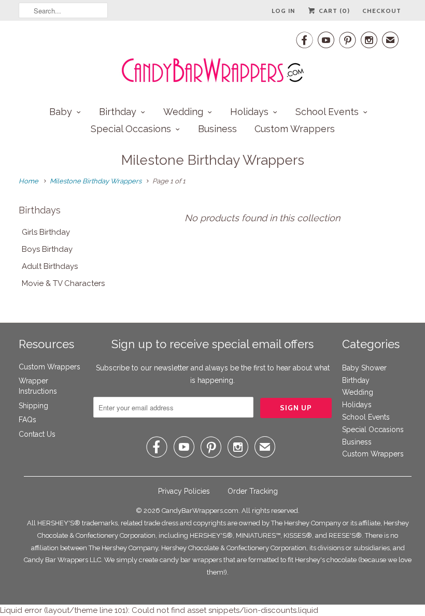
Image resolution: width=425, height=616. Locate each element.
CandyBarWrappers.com (200, 510)
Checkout (381, 11)
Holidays (249, 111)
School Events (327, 111)
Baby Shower (364, 368)
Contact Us (37, 434)
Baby (60, 111)
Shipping (33, 406)
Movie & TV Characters (63, 283)
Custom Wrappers (294, 128)
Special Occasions (131, 128)
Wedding (183, 111)
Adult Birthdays (50, 266)
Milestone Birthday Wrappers (212, 160)
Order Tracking (253, 491)
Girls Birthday (46, 232)
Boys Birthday (47, 249)
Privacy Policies (184, 491)
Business (217, 128)
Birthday (117, 111)
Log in (283, 11)
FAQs (27, 420)
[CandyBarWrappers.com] (212, 56)
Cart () (333, 11)
